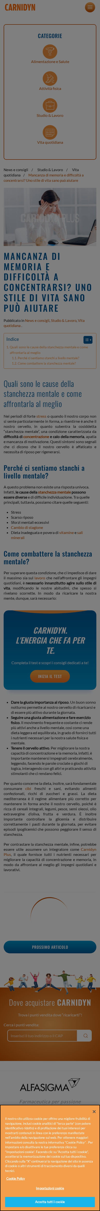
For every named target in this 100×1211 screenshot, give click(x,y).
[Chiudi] (94, 1111)
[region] (50, 1158)
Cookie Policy (15, 1178)
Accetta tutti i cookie (50, 1202)
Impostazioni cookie (50, 1188)
